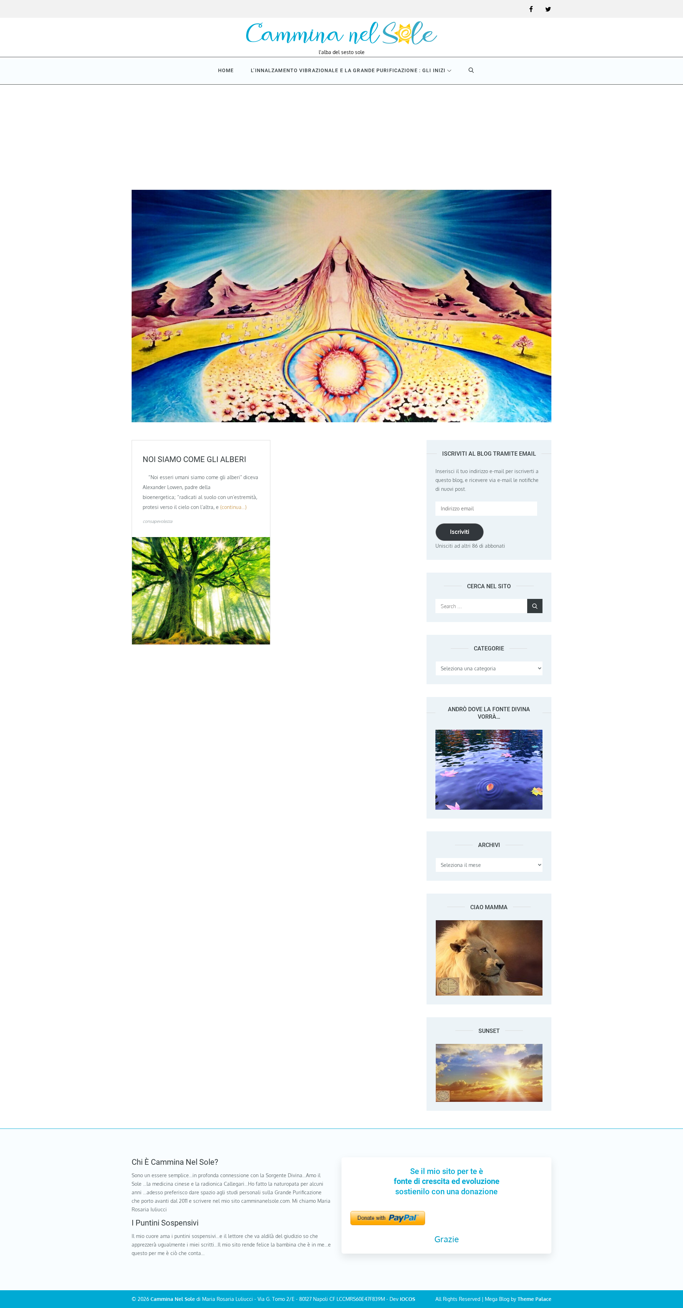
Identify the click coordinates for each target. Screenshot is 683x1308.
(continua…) (233, 507)
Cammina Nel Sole (172, 1299)
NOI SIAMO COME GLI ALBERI (194, 459)
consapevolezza (157, 521)
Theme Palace (534, 1299)
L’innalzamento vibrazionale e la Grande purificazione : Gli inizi (348, 70)
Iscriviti (459, 531)
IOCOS (407, 1299)
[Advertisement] (341, 136)
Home (226, 70)
